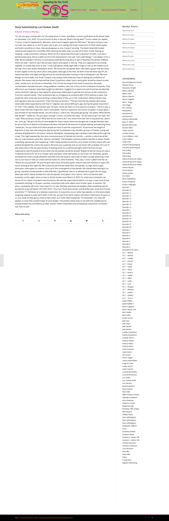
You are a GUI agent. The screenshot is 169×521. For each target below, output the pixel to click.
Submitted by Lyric (127, 52)
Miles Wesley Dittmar (130, 394)
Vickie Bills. (126, 454)
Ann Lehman (127, 107)
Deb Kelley (126, 150)
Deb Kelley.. (127, 156)
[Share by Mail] (87, 221)
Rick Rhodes (127, 411)
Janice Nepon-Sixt (129, 309)
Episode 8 (126, 244)
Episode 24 (126, 221)
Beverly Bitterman (129, 125)
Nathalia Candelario (129, 397)
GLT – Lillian (127, 278)
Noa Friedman (127, 400)
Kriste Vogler (127, 357)
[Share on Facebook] (23, 221)
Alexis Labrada (128, 91)
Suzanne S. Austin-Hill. (130, 440)
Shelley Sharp (127, 414)
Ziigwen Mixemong (129, 463)
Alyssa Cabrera (128, 96)
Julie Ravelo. (127, 329)
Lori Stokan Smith (129, 380)
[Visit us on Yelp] (103, 221)
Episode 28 (126, 227)
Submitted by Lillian (128, 60)
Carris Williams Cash (130, 136)
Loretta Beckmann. (129, 375)
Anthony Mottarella (129, 119)
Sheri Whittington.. (129, 423)
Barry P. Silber (127, 122)
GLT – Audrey (127, 255)
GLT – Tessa (127, 298)
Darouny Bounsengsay (131, 144)
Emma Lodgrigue (129, 184)
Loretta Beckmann (129, 372)
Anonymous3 (127, 116)
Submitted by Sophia (128, 39)
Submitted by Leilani (128, 65)
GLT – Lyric (126, 284)
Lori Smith (126, 377)
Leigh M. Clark (127, 363)
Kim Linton (126, 355)
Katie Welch (127, 352)
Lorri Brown (127, 383)
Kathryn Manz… (128, 346)
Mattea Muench (128, 386)
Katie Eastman (128, 349)
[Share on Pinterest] (55, 221)
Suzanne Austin (128, 434)
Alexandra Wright (129, 88)
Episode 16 (126, 201)
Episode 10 (126, 190)
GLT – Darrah (127, 261)
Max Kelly (126, 392)
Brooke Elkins (127, 127)
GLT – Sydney (127, 295)
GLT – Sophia (127, 292)
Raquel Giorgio (128, 406)
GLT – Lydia (127, 281)
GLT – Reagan (127, 287)
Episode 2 (126, 210)
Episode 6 (126, 238)
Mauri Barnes (127, 389)
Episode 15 (126, 198)
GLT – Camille (127, 258)
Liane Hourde (127, 369)
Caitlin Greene (127, 130)
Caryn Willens (127, 139)
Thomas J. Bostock (129, 446)
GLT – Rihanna (128, 289)
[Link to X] (149, 9)
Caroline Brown (128, 133)
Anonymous (127, 110)
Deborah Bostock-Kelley (132, 159)
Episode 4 (126, 232)
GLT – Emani (127, 264)
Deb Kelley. (126, 153)
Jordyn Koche (127, 318)
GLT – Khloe (127, 269)
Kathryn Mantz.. (128, 340)
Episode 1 (126, 187)
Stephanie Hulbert (129, 426)
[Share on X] (39, 221)
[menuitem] (78, 10)
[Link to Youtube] (152, 9)
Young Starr (127, 460)
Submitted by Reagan (128, 48)
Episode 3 (126, 230)
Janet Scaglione (128, 306)
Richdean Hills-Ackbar (130, 409)
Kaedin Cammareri (129, 332)
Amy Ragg (126, 105)
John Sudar (126, 315)
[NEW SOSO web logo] (43, 10)
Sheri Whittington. (129, 420)
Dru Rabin (126, 176)
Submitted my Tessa (128, 30)
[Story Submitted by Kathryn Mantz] (2, 260)
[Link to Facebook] (145, 9)
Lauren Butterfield (129, 360)
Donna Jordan (127, 173)
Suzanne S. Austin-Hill (130, 437)
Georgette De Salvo (130, 250)
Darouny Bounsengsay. (131, 147)
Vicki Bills (125, 451)
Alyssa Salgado (128, 99)
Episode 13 (126, 196)
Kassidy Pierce (128, 338)
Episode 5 (126, 235)
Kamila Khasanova (129, 335)
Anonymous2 (127, 113)
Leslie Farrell (127, 366)
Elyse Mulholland (128, 179)
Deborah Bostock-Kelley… (132, 164)
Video (124, 457)
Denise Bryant (128, 167)
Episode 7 (126, 241)
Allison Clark (127, 93)
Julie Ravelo (126, 326)
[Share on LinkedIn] (71, 221)
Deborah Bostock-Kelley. (132, 162)
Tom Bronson (127, 448)
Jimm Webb (126, 312)
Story (124, 428)
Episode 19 (126, 207)
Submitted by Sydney (128, 35)
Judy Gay (125, 321)
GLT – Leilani (127, 275)
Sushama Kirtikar (128, 431)
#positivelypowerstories (132, 82)
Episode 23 (126, 218)
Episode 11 (126, 193)
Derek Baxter (127, 170)
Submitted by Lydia (128, 56)
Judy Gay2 (126, 323)
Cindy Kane (126, 142)
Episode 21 (126, 213)
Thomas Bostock (129, 443)
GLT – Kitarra (127, 272)
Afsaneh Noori (127, 85)
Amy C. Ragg (127, 102)
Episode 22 (126, 215)
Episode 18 (126, 204)
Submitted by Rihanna (128, 43)
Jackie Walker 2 (128, 304)
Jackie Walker (127, 301)
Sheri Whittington (129, 417)
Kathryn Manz (127, 343)
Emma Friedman (128, 181)
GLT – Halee (127, 267)
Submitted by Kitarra (128, 69)
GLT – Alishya (127, 252)
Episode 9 (126, 247)
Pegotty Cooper (128, 403)
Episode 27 (126, 224)
